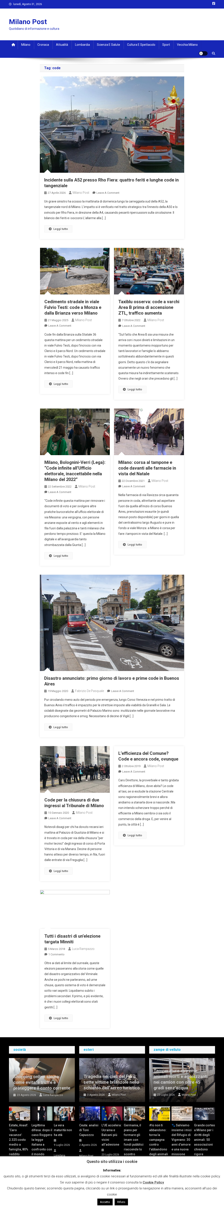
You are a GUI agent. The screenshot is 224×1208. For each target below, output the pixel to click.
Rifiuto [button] (121, 1202)
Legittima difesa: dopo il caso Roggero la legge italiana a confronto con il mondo (42, 1139)
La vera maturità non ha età (63, 1130)
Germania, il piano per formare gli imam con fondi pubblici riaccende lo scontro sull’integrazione (134, 1142)
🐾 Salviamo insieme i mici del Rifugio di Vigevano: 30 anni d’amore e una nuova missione (182, 1139)
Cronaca (43, 44)
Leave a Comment (107, 192)
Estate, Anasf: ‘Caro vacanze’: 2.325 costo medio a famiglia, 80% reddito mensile (18, 1142)
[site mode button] (203, 53)
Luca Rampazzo (83, 949)
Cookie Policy (153, 1182)
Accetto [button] (105, 1202)
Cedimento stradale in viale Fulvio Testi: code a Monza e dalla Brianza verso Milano (72, 307)
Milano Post (28, 22)
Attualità (62, 44)
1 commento (56, 954)
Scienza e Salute (108, 44)
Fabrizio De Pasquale (89, 691)
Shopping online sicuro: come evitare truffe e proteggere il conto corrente (41, 1082)
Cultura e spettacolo (141, 44)
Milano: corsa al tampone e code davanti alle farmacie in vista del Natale (147, 468)
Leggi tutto (60, 229)
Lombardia (82, 44)
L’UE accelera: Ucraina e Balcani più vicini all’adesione (112, 1134)
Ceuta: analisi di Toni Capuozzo (88, 1130)
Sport (166, 44)
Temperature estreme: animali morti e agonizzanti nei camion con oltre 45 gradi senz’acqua (181, 1079)
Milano (25, 44)
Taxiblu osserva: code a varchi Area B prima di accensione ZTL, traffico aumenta (148, 307)
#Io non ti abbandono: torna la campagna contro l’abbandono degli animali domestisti (158, 1142)
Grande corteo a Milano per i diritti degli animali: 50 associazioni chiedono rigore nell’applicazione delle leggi (204, 1144)
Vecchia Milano (187, 44)
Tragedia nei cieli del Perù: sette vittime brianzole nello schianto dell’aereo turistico (112, 1082)
